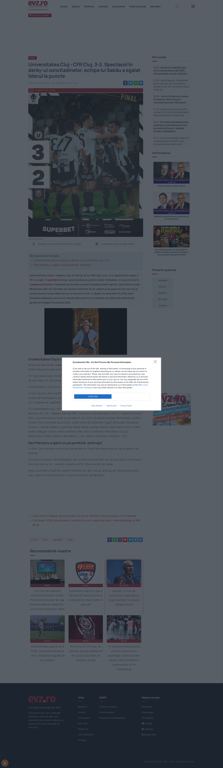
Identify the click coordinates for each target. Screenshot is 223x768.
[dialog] (111, 384)
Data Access (111, 406)
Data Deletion (96, 406)
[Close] (156, 362)
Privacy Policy (126, 406)
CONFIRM (93, 397)
